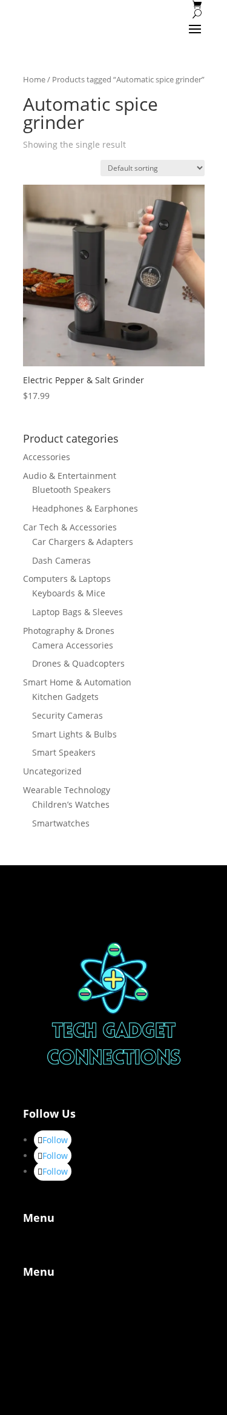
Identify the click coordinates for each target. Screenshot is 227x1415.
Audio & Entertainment (69, 475)
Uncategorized (52, 771)
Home (34, 79)
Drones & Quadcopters (78, 663)
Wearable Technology (66, 790)
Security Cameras (67, 715)
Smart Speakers (64, 752)
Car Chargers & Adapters (82, 541)
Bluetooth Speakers (71, 489)
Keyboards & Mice (68, 593)
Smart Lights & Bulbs (74, 734)
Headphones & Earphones (85, 508)
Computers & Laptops (67, 578)
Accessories (46, 457)
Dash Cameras (61, 560)
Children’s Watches (71, 804)
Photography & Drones (68, 630)
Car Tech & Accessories (70, 527)
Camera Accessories (72, 645)
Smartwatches (61, 823)
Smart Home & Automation (77, 682)
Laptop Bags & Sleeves (77, 612)
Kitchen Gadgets (65, 696)
